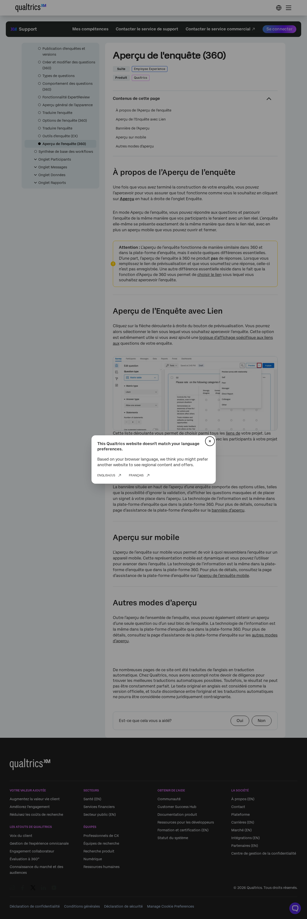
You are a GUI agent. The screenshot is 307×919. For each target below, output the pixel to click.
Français (136, 475)
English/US (106, 475)
